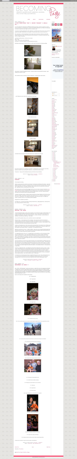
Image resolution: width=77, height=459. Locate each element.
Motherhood (53, 121)
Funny (53, 108)
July (54, 170)
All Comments (55, 95)
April (54, 174)
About (34, 19)
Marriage (53, 118)
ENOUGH (17, 179)
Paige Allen (59, 46)
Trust (52, 144)
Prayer (53, 131)
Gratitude (30, 443)
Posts (54, 93)
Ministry (34, 260)
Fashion (53, 106)
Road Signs (41, 19)
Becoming (29, 260)
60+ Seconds (54, 99)
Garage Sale (54, 109)
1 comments (40, 204)
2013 (53, 156)
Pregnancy (53, 133)
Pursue (53, 136)
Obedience (53, 123)
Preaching (53, 132)
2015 (53, 153)
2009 (53, 179)
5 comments (40, 259)
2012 (53, 157)
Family (53, 105)
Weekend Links (54, 145)
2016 (53, 152)
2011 (53, 158)
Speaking (48, 19)
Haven (53, 111)
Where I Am (38, 260)
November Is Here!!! (22, 265)
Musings (31, 205)
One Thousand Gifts (37, 443)
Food (52, 107)
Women (53, 147)
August (54, 169)
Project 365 (53, 134)
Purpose (53, 135)
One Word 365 (36, 205)
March (54, 175)
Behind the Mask (20, 210)
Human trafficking (54, 112)
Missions (53, 120)
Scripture (53, 138)
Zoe (52, 148)
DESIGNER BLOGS (41, 457)
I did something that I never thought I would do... (31, 23)
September (55, 168)
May (54, 173)
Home (29, 19)
